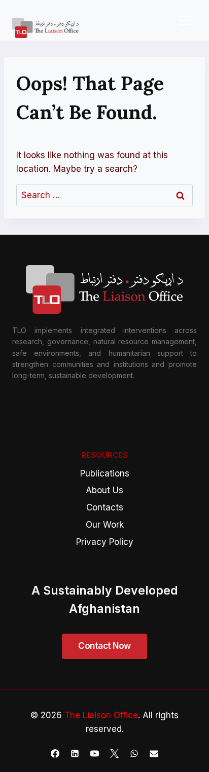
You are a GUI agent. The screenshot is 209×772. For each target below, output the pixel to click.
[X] (114, 753)
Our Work (105, 525)
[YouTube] (94, 753)
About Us (104, 490)
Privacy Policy (104, 542)
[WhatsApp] (134, 753)
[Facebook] (54, 753)
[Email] (154, 753)
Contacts (104, 507)
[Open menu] (184, 20)
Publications (104, 473)
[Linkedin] (74, 753)
